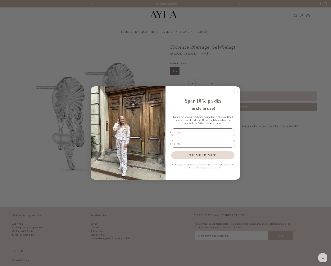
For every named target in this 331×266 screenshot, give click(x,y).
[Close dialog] (236, 90)
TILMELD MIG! (203, 155)
